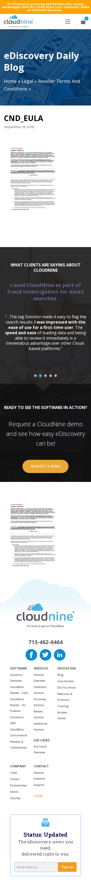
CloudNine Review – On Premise (18, 705)
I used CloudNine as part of (45, 292)
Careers (15, 779)
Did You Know (66, 687)
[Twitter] (45, 654)
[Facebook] (31, 654)
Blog (60, 675)
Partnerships (18, 785)
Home (10, 81)
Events (14, 792)
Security (15, 798)
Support (39, 785)
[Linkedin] (59, 654)
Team (13, 772)
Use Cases (42, 740)
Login (38, 796)
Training (63, 706)
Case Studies (65, 681)
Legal (27, 81)
